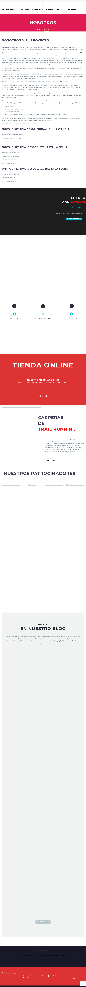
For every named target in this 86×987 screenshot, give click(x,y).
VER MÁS (51, 460)
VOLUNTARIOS (37, 10)
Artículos (60, 10)
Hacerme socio (43, 347)
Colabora (25, 10)
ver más (43, 396)
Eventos (49, 10)
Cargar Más (43, 922)
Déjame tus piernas (9, 10)
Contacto (72, 10)
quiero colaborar (74, 219)
